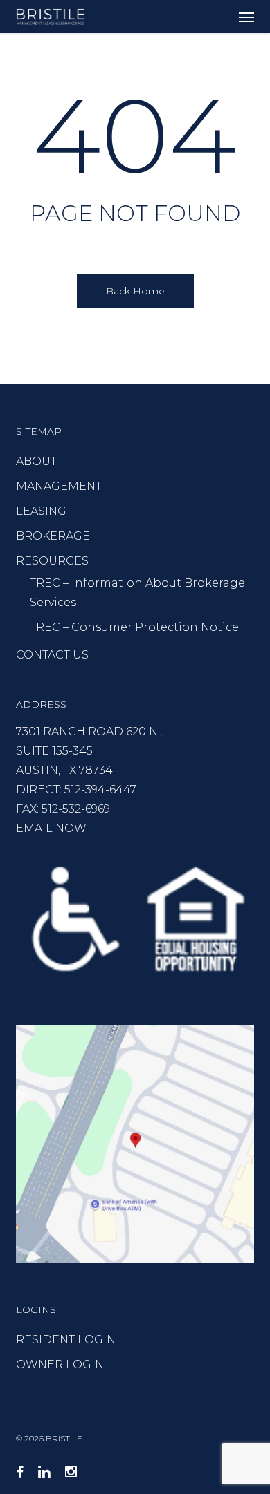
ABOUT (36, 461)
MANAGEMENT (59, 486)
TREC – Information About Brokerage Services (137, 592)
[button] (246, 16)
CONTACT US (52, 654)
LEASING (41, 511)
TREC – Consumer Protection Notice (134, 627)
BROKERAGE (53, 535)
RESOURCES (52, 560)
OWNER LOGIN (60, 1364)
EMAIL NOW (51, 828)
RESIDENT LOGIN (66, 1339)
